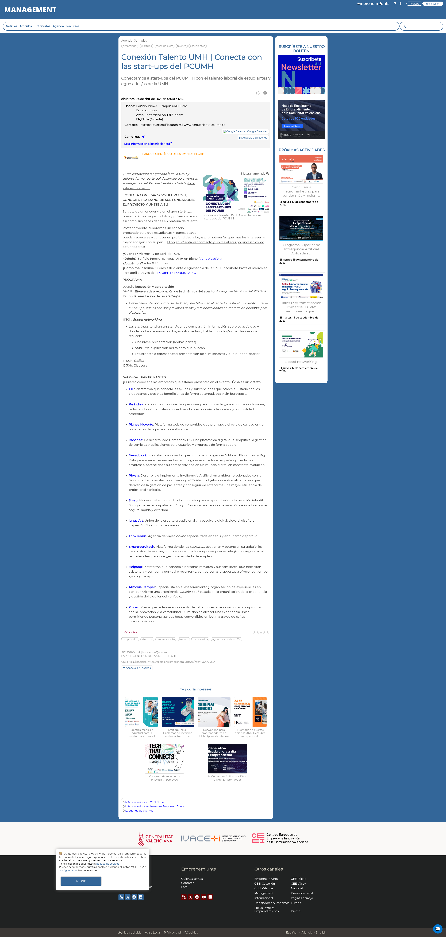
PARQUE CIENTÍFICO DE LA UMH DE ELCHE (173, 154)
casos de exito (164, 46)
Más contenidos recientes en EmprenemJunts (154, 806)
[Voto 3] (261, 632)
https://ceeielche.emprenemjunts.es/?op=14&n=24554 (182, 661)
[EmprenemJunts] (373, 4)
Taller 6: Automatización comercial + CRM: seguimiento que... (301, 307)
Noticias (11, 26)
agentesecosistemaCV (226, 639)
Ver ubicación (210, 258)
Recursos (72, 26)
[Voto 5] (268, 632)
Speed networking (301, 362)
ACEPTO (81, 881)
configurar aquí (68, 870)
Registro (414, 3)
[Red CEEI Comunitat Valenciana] (280, 842)
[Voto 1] (254, 632)
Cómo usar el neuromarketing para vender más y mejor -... (301, 191)
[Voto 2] (258, 632)
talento (181, 46)
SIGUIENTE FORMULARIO (176, 272)
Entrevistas (42, 26)
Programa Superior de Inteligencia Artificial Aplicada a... (301, 249)
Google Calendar (257, 131)
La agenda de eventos (139, 810)
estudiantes (197, 46)
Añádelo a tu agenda (254, 137)
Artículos (26, 26)
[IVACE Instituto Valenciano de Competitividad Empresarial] (192, 838)
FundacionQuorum (154, 652)
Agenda (58, 26)
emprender (130, 46)
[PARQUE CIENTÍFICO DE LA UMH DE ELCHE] (131, 161)
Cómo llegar (133, 136)
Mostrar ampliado (253, 173)
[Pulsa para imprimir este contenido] (265, 93)
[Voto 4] (264, 632)
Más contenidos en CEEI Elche (144, 802)
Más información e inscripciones (146, 143)
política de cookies (107, 863)
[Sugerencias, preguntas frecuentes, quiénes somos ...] (395, 4)
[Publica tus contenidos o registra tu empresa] (401, 4)
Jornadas (140, 40)
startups (146, 46)
